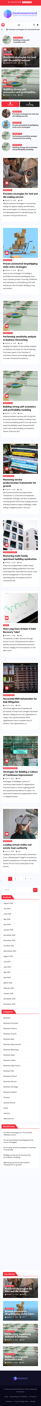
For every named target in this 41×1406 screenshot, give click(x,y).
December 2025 (9, 935)
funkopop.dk (8, 1254)
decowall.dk (8, 1260)
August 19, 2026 (11, 270)
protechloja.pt (9, 1185)
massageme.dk (9, 1257)
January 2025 (8, 993)
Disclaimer (9, 1401)
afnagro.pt (8, 1176)
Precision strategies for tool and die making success (19, 59)
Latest (10, 105)
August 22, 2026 (11, 63)
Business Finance (9, 695)
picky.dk (6, 1251)
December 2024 (10, 999)
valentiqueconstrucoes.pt (14, 1224)
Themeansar (20, 1391)
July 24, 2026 (9, 851)
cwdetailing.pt (9, 1218)
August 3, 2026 (10, 562)
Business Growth (10, 1034)
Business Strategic (11, 1087)
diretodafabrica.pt (11, 1203)
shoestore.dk (9, 1239)
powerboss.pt (9, 1173)
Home (6, 1108)
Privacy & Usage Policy (21, 1401)
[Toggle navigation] (19, 25)
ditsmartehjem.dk (10, 1248)
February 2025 (9, 988)
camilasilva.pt (9, 1179)
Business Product (10, 1076)
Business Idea (17, 122)
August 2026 (8, 903)
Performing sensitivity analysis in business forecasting (18, 92)
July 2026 (7, 909)
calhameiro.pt (9, 1212)
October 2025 (9, 946)
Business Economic (11, 1023)
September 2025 (10, 951)
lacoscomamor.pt (10, 1194)
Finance (6, 625)
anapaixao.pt (8, 1182)
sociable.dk (8, 1242)
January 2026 (8, 930)
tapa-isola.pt (9, 1209)
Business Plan (10, 86)
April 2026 (7, 924)
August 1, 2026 (10, 635)
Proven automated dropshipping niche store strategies (25, 126)
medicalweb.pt (9, 1188)
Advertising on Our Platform (19, 1396)
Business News (9, 1055)
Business (7, 1018)
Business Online (10, 1060)
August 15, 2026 (13, 95)
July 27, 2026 (9, 778)
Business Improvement (10, 768)
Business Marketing (11, 1050)
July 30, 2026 (9, 705)
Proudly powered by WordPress (14, 1389)
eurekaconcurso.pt (11, 1197)
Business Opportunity (10, 552)
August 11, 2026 (10, 413)
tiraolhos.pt (8, 1263)
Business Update (10, 1092)
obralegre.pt (8, 1221)
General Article (9, 1103)
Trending (29, 105)
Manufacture (8, 54)
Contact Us (32, 1396)
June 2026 (7, 914)
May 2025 (7, 972)
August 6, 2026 (10, 489)
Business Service (19, 37)
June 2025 (7, 967)
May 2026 (7, 919)
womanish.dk (8, 1233)
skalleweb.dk (8, 1245)
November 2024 (10, 1004)
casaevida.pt (8, 1215)
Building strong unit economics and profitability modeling (25, 148)
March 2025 (8, 983)
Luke (21, 63)
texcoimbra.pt (9, 1227)
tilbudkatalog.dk (10, 1230)
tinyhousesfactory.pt (12, 1206)
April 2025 (7, 978)
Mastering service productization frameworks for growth (24, 42)
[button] (34, 25)
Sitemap (32, 1401)
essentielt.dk (9, 1236)
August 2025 (8, 956)
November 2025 (9, 940)
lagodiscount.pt (10, 1191)
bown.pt (7, 1200)
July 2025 (7, 962)
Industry (7, 1113)
